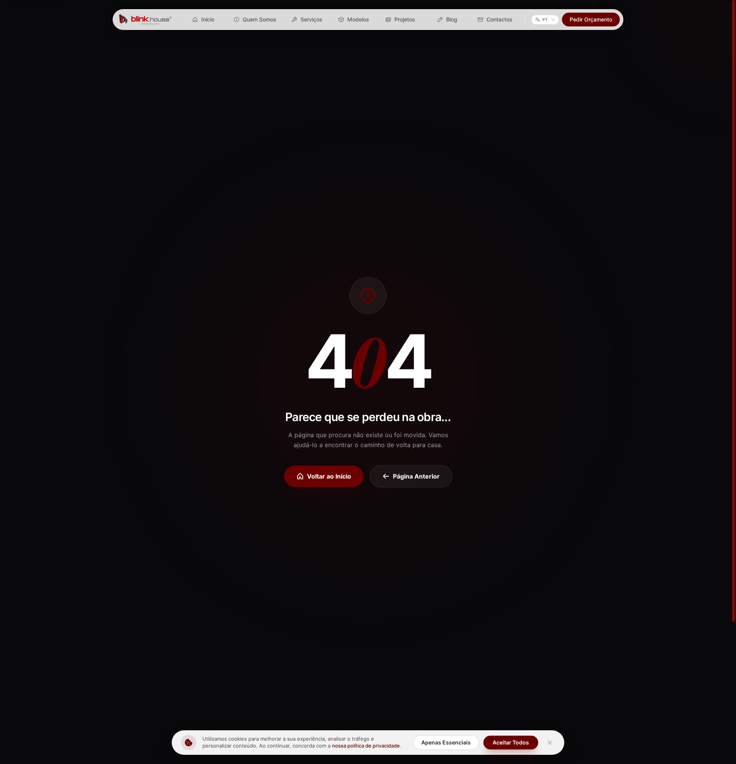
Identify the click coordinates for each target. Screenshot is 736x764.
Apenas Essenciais (446, 742)
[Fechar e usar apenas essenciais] (549, 742)
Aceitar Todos (511, 742)
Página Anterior (416, 476)
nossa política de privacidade (366, 746)
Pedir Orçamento (591, 19)
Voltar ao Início (329, 476)
